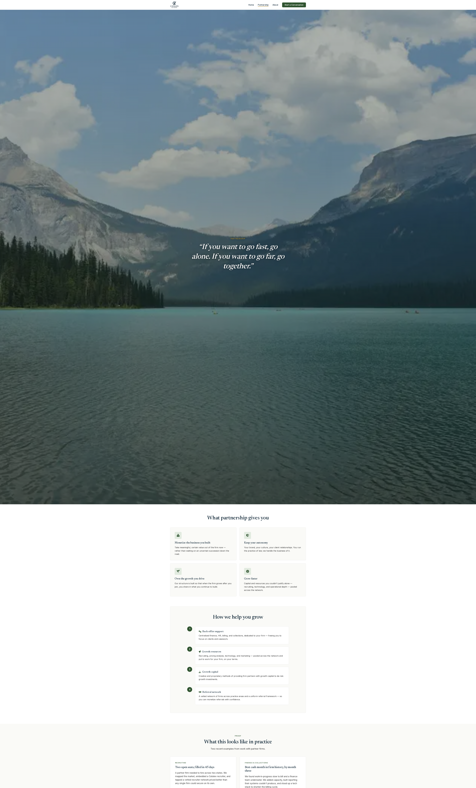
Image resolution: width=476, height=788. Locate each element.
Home (251, 5)
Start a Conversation (294, 5)
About (275, 5)
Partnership (263, 5)
